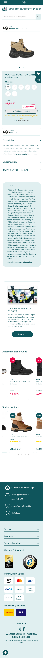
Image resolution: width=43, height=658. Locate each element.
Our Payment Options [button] (14, 574)
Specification (10, 161)
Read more (22, 334)
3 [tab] (22, 399)
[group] (21, 487)
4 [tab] (25, 399)
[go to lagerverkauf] (22, 294)
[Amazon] (8, 580)
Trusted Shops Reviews (15, 169)
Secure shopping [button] (12, 543)
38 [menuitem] (21, 87)
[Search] (38, 17)
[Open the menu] (5, 2)
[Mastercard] (19, 580)
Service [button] (7, 529)
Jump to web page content (10, 1)
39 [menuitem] (28, 87)
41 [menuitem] (8, 94)
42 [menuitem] (14, 94)
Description (9, 140)
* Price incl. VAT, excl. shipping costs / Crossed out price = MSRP (21, 641)
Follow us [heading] (21, 623)
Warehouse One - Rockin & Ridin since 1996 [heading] (21, 635)
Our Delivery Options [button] (14, 605)
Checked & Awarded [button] (14, 550)
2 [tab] (23, 68)
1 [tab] (20, 68)
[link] (21, 376)
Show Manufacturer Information (19, 262)
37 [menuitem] (14, 87)
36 (8, 87)
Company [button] (8, 536)
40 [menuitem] (34, 87)
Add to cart (22, 111)
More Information (23, 120)
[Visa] (30, 580)
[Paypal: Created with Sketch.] (8, 589)
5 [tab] (29, 399)
